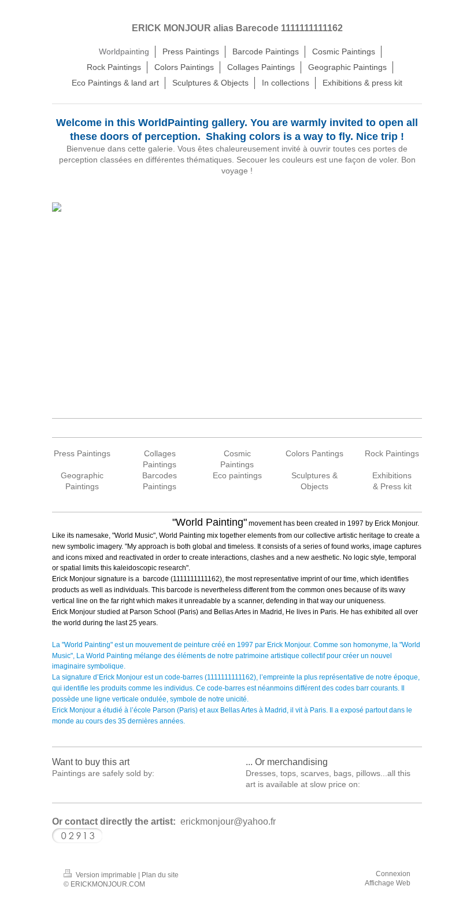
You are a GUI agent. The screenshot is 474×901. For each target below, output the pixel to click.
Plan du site (160, 875)
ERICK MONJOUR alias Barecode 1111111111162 (237, 28)
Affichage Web (387, 883)
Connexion (393, 874)
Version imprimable (106, 875)
